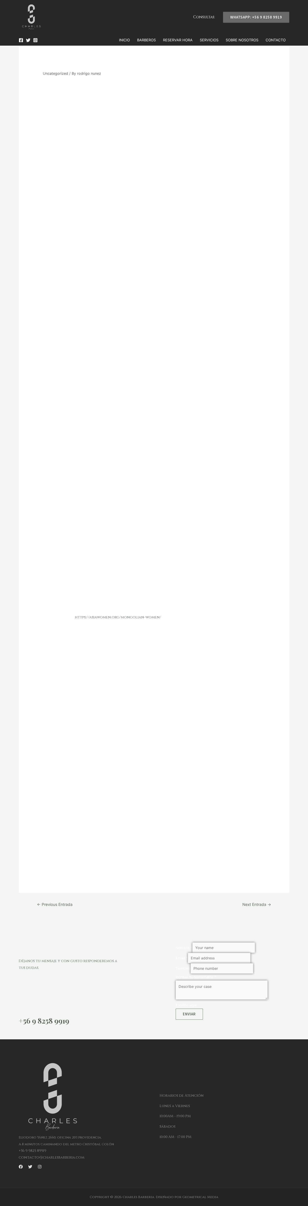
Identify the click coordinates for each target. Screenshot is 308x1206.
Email (182, 958)
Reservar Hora (178, 40)
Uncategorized (55, 73)
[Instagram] (35, 40)
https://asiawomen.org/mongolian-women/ (118, 617)
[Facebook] (21, 40)
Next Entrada (256, 904)
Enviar (189, 1014)
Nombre (184, 947)
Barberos (146, 40)
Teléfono (183, 968)
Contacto (276, 40)
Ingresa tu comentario (196, 977)
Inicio (124, 40)
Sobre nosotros (242, 40)
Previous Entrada (55, 904)
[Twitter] (28, 40)
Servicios (209, 40)
